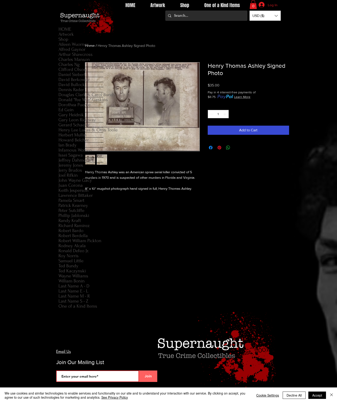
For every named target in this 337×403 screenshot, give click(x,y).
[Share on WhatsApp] (228, 147)
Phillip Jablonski (73, 215)
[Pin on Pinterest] (219, 147)
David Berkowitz (74, 79)
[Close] (331, 395)
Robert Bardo (70, 230)
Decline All (294, 395)
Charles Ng (69, 64)
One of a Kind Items (77, 306)
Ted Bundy (68, 265)
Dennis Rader (71, 89)
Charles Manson (74, 59)
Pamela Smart (71, 200)
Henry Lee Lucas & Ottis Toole (80, 129)
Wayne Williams (73, 275)
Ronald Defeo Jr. (73, 250)
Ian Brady (67, 145)
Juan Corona (70, 185)
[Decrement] (211, 114)
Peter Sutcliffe (71, 210)
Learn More (242, 97)
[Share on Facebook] (210, 147)
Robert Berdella (73, 235)
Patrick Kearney (73, 205)
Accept (317, 395)
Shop (63, 39)
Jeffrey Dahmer (72, 160)
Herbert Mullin (72, 135)
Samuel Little (70, 260)
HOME (64, 29)
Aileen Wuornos (73, 44)
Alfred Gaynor (72, 49)
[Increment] (225, 114)
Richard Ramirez (74, 225)
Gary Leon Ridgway (77, 119)
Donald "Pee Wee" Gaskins (80, 99)
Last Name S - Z (73, 301)
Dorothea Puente (74, 104)
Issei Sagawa (70, 155)
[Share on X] (237, 147)
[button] (253, 4)
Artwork (66, 34)
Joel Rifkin (68, 175)
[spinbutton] (218, 114)
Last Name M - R (74, 296)
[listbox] (265, 16)
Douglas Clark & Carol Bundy (80, 94)
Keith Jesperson (73, 190)
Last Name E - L (73, 291)
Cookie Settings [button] (267, 395)
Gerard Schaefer (74, 124)
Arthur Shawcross (75, 54)
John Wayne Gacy (75, 180)
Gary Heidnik (71, 114)
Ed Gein (66, 109)
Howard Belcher (73, 140)
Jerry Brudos (70, 170)
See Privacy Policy (114, 397)
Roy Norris (68, 255)
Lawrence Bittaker (75, 195)
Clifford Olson (72, 69)
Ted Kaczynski (72, 270)
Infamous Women (75, 150)
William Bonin (71, 281)
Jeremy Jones (70, 165)
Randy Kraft (69, 220)
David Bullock (71, 84)
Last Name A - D (73, 286)
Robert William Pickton (79, 240)
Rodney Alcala (72, 245)
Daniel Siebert (72, 74)
